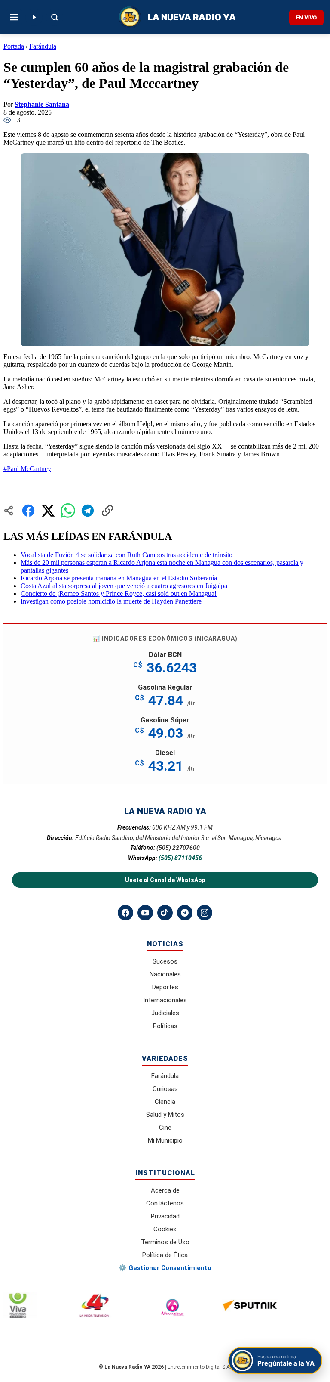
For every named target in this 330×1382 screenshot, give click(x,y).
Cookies (165, 1229)
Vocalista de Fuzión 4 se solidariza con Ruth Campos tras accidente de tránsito (126, 554)
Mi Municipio (165, 1140)
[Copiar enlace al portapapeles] (107, 510)
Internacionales (165, 1000)
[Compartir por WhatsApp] (68, 510)
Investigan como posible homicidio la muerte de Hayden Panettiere (111, 601)
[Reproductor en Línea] (34, 17)
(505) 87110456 (180, 858)
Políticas (165, 1026)
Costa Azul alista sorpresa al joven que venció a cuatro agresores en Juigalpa (124, 585)
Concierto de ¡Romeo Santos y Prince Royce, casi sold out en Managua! (119, 593)
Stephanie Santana (42, 104)
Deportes (165, 987)
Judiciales (165, 1013)
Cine (165, 1127)
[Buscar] (54, 17)
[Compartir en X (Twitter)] (48, 510)
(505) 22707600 (178, 847)
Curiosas (165, 1089)
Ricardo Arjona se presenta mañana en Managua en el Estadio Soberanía (119, 578)
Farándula (42, 46)
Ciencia (165, 1102)
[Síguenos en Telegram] (184, 912)
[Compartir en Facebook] (28, 510)
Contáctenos (165, 1203)
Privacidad (165, 1216)
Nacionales (165, 974)
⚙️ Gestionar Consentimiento (165, 1268)
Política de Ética (165, 1255)
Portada (13, 46)
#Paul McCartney (27, 468)
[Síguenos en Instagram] (204, 912)
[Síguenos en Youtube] (145, 912)
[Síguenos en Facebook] (125, 912)
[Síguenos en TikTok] (165, 912)
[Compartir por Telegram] (87, 510)
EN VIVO (306, 17)
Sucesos (165, 961)
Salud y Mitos (165, 1115)
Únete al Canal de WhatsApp (165, 880)
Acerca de (165, 1190)
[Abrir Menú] (14, 17)
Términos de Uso (165, 1242)
